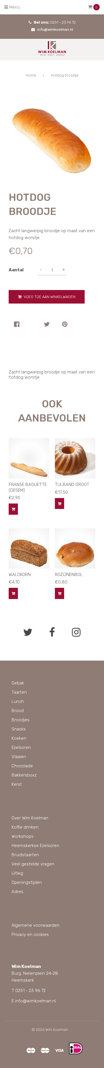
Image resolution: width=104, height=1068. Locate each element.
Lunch (18, 701)
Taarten (19, 692)
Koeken (19, 738)
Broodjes (20, 719)
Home (31, 75)
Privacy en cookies (30, 934)
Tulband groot (72, 484)
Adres (17, 891)
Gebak (18, 683)
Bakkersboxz (24, 775)
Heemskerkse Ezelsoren (35, 845)
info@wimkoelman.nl (55, 29)
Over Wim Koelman (30, 818)
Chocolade (22, 765)
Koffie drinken (25, 827)
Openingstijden (27, 882)
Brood (18, 710)
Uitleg (17, 873)
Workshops (23, 836)
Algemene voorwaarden (36, 925)
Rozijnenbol (69, 574)
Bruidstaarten (25, 854)
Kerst (17, 784)
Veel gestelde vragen (33, 864)
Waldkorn (20, 574)
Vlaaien (19, 756)
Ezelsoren (21, 747)
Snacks (19, 729)
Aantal (16, 269)
